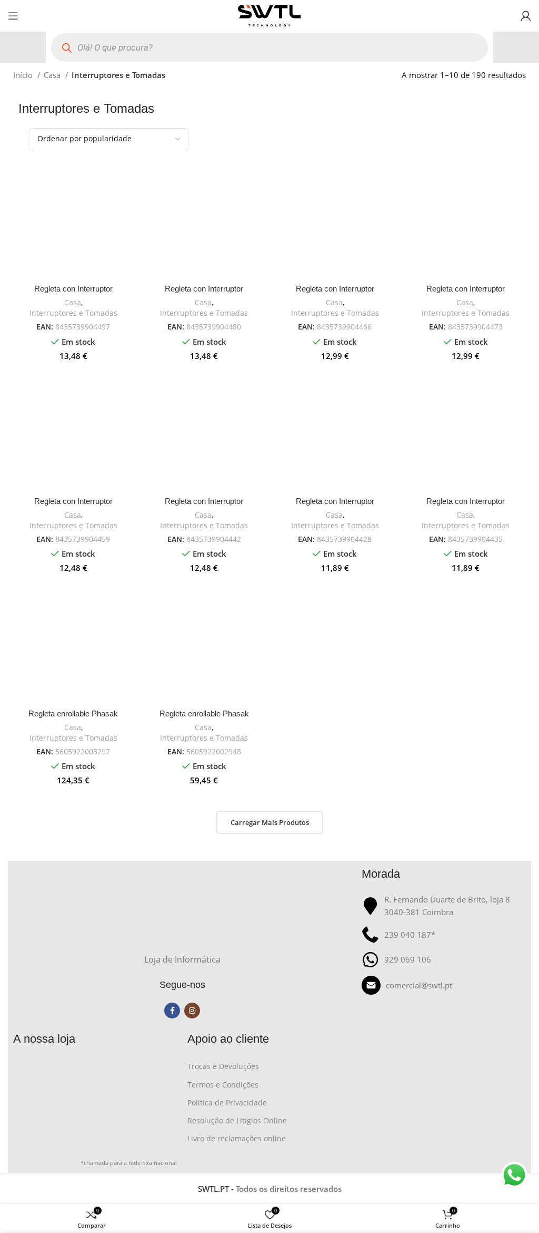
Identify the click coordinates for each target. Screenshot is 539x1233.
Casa (53, 75)
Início (24, 75)
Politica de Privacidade (227, 1103)
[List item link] (443, 985)
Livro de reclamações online (236, 1138)
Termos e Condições (222, 1085)
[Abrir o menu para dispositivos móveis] (13, 15)
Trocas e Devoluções (223, 1066)
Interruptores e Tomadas (73, 313)
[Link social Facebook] (172, 1010)
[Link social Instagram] (192, 1010)
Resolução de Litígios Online (237, 1120)
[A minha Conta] (525, 15)
